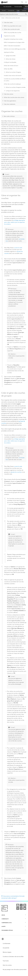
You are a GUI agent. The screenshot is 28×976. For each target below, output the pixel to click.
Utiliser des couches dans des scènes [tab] (14, 97)
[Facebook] (17, 905)
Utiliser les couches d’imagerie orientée (15, 87)
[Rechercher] (22, 2)
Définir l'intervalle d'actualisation (12, 45)
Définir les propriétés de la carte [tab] (12, 26)
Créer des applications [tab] (10, 101)
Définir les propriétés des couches (12, 32)
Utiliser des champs (10, 59)
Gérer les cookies (7, 965)
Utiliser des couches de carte (12, 18)
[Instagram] (21, 908)
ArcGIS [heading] (3, 915)
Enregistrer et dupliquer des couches (13, 39)
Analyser (24, 10)
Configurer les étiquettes (10, 62)
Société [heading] (3, 926)
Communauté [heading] (5, 918)
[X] (21, 905)
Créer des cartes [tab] (8, 22)
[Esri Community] (17, 908)
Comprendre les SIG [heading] (7, 922)
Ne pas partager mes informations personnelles (14, 969)
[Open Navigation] (26, 2)
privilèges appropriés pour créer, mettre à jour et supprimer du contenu (14, 222)
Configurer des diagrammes (13, 90)
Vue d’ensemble (7, 6)
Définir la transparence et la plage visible (14, 42)
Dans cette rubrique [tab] (9, 116)
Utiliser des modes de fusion (11, 65)
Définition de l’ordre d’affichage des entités (14, 49)
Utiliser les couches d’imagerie (13, 72)
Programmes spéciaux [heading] (7, 930)
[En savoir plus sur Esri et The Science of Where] (5, 908)
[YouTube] (24, 908)
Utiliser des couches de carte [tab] (12, 29)
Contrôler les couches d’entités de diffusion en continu (15, 79)
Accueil (4, 10)
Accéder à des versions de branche (12, 75)
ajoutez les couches (16, 472)
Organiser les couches (9, 36)
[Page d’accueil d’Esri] (4, 2)
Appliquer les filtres (9, 52)
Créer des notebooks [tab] (9, 104)
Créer (18, 10)
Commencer (11, 10)
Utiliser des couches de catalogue (12, 84)
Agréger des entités (10, 55)
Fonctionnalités (18, 6)
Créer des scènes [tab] (8, 94)
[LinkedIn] (24, 905)
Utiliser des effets (8, 69)
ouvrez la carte (18, 247)
